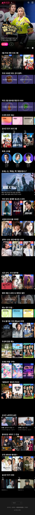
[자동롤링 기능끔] (33, 48)
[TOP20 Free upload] (17, 443)
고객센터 (26, 507)
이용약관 (13, 507)
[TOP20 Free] (28, 62)
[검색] (28, 2)
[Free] (6, 62)
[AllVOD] (5, 2)
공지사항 (9, 507)
